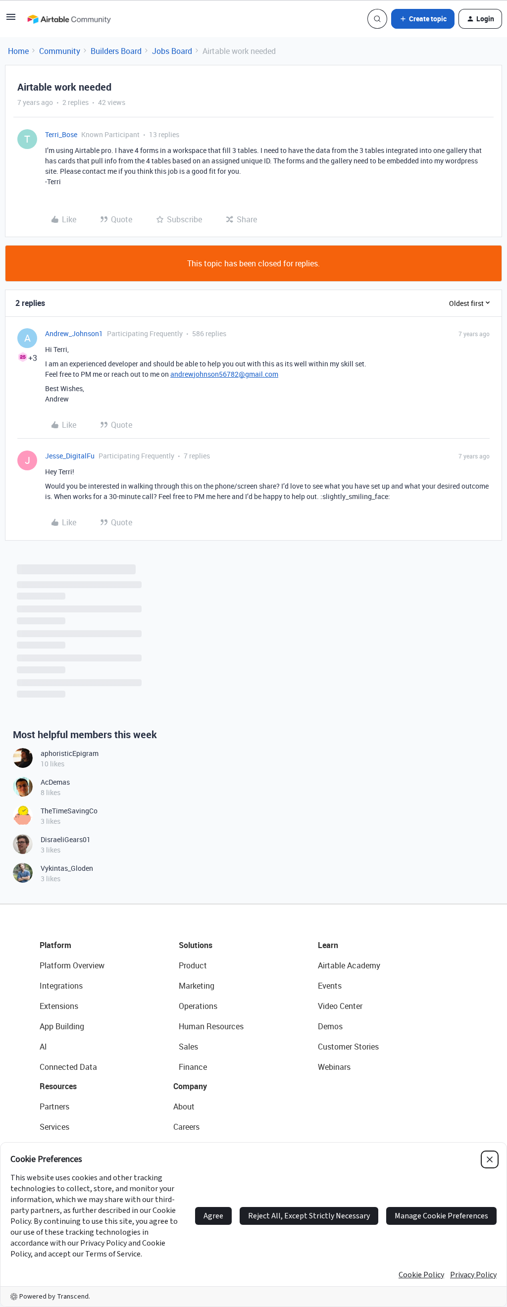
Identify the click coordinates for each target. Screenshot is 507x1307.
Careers (186, 1126)
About (184, 1106)
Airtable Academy (349, 965)
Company (190, 1086)
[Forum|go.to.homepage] (69, 19)
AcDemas (55, 782)
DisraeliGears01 (66, 839)
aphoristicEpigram (70, 753)
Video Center (340, 1006)
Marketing (196, 985)
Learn (328, 945)
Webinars (334, 1066)
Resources (58, 1086)
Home (18, 51)
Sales (188, 1046)
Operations (198, 1006)
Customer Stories (348, 1046)
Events (330, 985)
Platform (55, 945)
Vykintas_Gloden (67, 868)
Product (193, 965)
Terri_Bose (61, 134)
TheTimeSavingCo (69, 810)
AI (43, 1046)
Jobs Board (172, 51)
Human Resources (211, 1026)
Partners (54, 1106)
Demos (330, 1026)
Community (59, 51)
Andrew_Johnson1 (74, 333)
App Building (62, 1026)
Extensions (59, 1006)
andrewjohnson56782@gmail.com (224, 374)
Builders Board (116, 51)
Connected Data (68, 1066)
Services (54, 1126)
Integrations (61, 985)
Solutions (195, 945)
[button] (11, 19)
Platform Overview (72, 965)
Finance (193, 1066)
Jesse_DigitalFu (70, 455)
